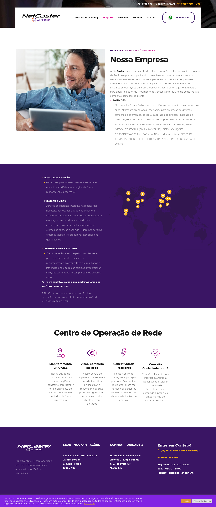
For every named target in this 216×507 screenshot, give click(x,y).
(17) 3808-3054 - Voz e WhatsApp (180, 450)
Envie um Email (170, 457)
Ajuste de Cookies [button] (202, 501)
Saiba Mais (89, 503)
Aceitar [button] (186, 501)
